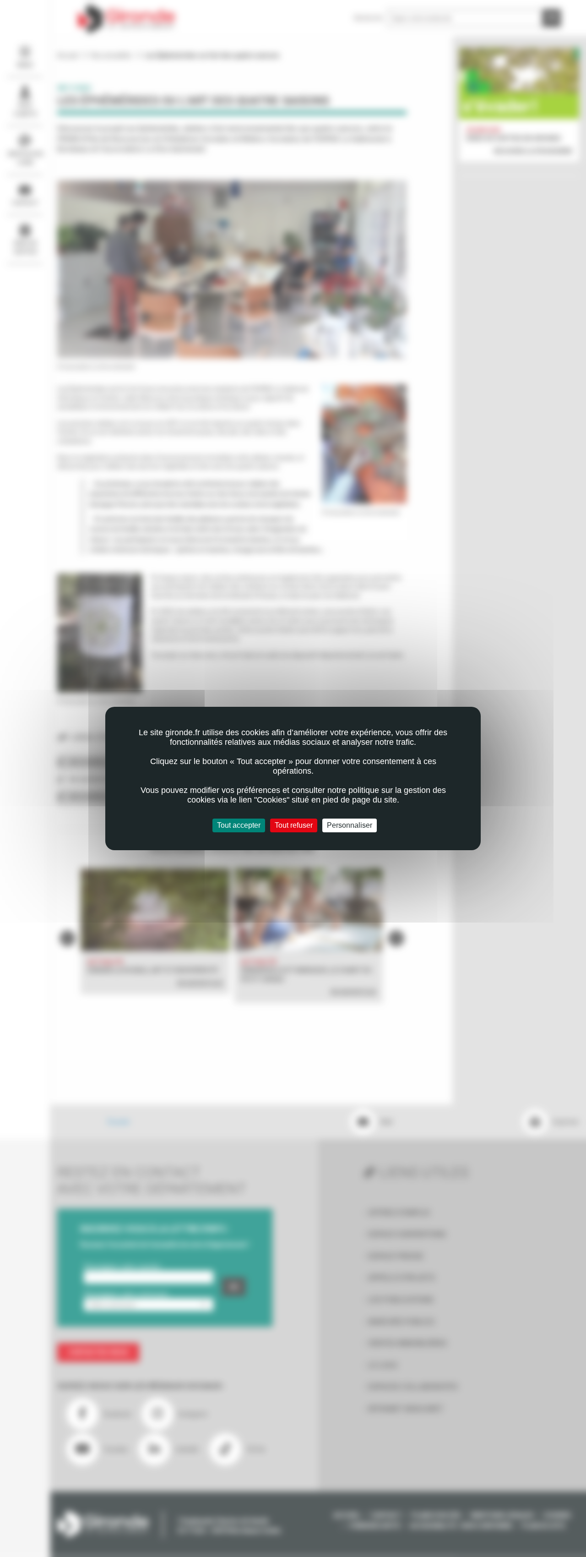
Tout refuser (294, 825)
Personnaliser (349, 825)
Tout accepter (238, 825)
